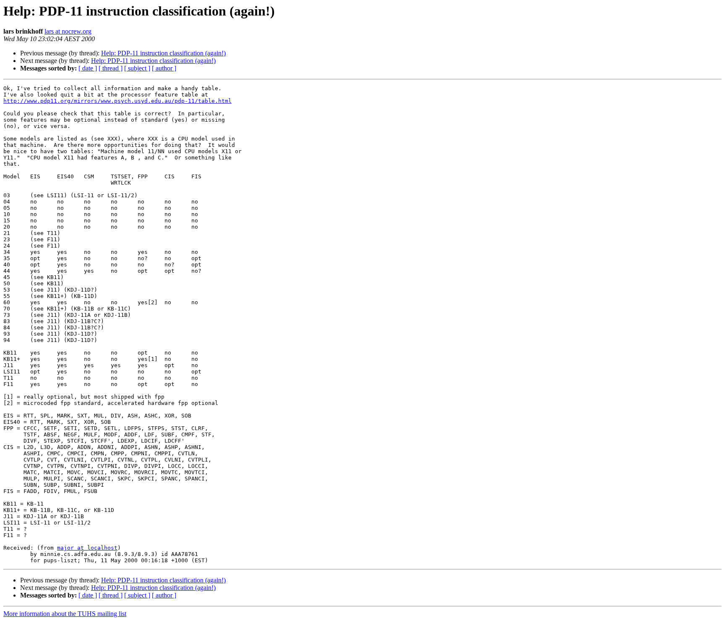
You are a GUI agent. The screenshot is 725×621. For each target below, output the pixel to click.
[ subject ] (137, 68)
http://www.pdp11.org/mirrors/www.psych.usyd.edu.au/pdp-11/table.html (117, 101)
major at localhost (87, 548)
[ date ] (87, 68)
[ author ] (164, 68)
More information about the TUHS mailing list (64, 613)
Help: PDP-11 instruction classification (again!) (163, 53)
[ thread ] (111, 68)
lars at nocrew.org (67, 31)
